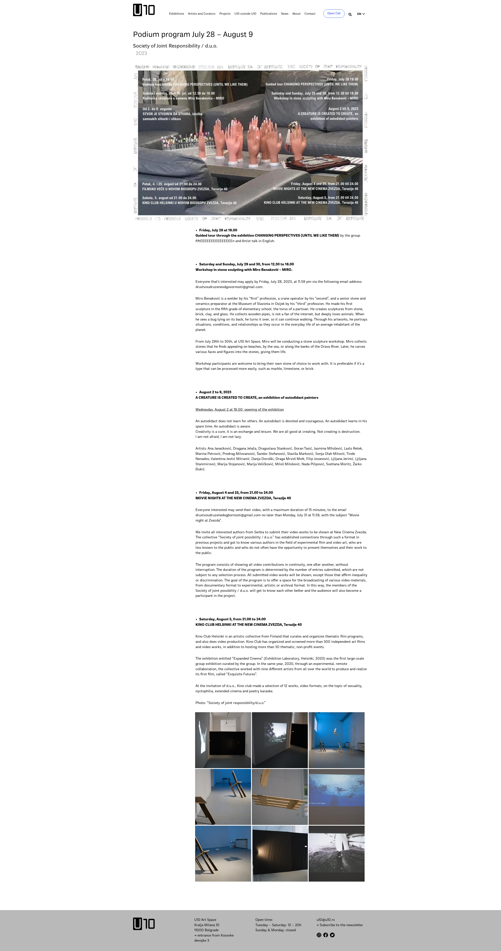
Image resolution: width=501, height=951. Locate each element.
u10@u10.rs (326, 920)
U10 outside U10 (245, 14)
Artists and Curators (201, 14)
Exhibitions (176, 14)
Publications (268, 14)
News (284, 14)
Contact (310, 14)
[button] (350, 15)
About (296, 14)
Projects (225, 14)
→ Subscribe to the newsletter (340, 925)
